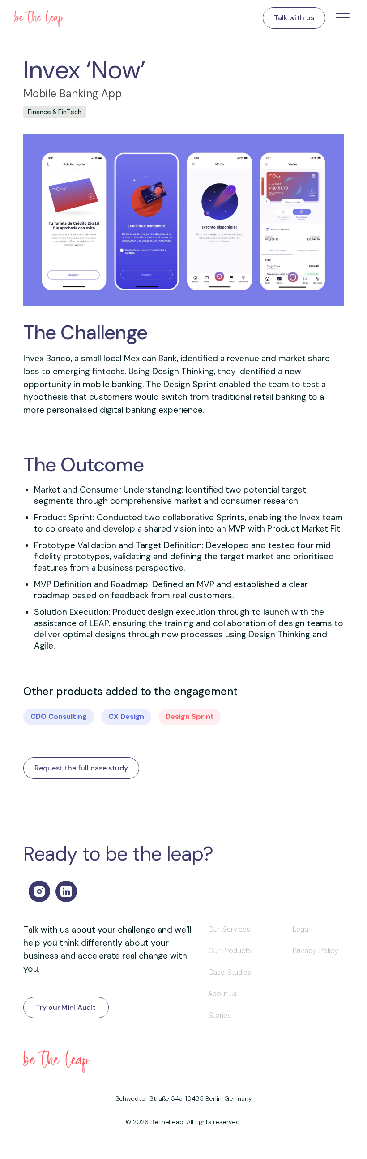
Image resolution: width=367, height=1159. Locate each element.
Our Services (229, 929)
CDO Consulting (58, 716)
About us (222, 993)
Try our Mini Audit (66, 1007)
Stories (219, 1015)
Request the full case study (81, 768)
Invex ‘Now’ (84, 70)
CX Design (126, 716)
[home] (39, 18)
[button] (339, 18)
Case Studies (229, 972)
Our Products (229, 950)
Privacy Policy (315, 950)
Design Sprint (189, 716)
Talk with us (294, 17)
